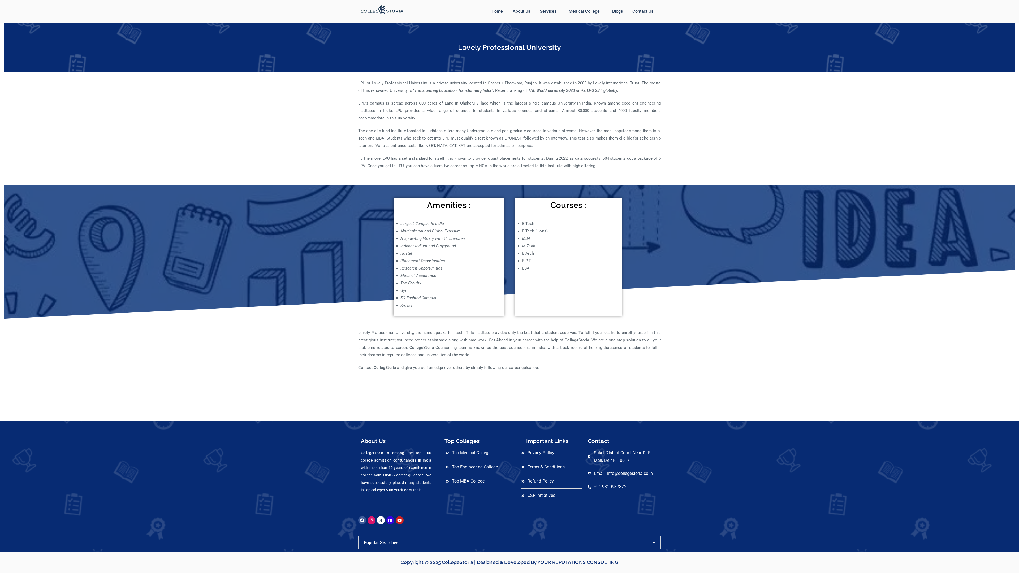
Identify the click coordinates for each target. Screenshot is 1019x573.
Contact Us (642, 11)
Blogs (617, 11)
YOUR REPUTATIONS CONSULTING (577, 562)
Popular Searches (381, 542)
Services (548, 11)
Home (497, 11)
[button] (549, 11)
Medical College (584, 11)
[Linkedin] (390, 520)
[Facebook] (362, 520)
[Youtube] (400, 520)
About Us (521, 11)
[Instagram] (371, 520)
